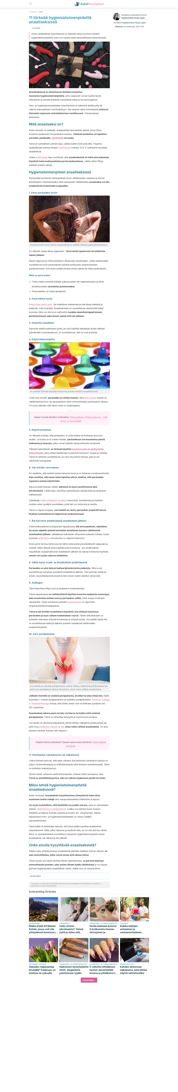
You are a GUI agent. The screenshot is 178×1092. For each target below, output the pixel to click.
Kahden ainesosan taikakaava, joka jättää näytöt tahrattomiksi (133, 970)
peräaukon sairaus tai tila (51, 726)
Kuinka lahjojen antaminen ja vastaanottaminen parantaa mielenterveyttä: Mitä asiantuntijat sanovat (132, 929)
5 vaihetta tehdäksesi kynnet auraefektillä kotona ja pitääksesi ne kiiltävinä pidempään (103, 970)
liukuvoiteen (91, 398)
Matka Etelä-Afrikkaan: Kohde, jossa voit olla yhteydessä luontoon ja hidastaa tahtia (43, 929)
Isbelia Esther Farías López (133, 18)
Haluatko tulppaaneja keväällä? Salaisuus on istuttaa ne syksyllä (42, 970)
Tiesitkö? (124, 923)
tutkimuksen (64, 147)
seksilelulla (57, 138)
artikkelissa (44, 538)
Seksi (41, 12)
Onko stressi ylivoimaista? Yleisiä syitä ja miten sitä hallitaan (71, 929)
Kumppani (33, 12)
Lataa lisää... (89, 980)
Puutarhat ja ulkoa (37, 964)
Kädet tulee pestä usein (40, 304)
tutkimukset (42, 157)
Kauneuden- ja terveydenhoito (103, 923)
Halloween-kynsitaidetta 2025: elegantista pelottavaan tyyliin (73, 970)
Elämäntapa (34, 923)
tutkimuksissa (74, 602)
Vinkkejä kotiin (127, 964)
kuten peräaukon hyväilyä (53, 500)
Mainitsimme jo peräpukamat (51, 809)
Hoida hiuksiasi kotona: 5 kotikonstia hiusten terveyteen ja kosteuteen (103, 929)
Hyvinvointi (64, 923)
